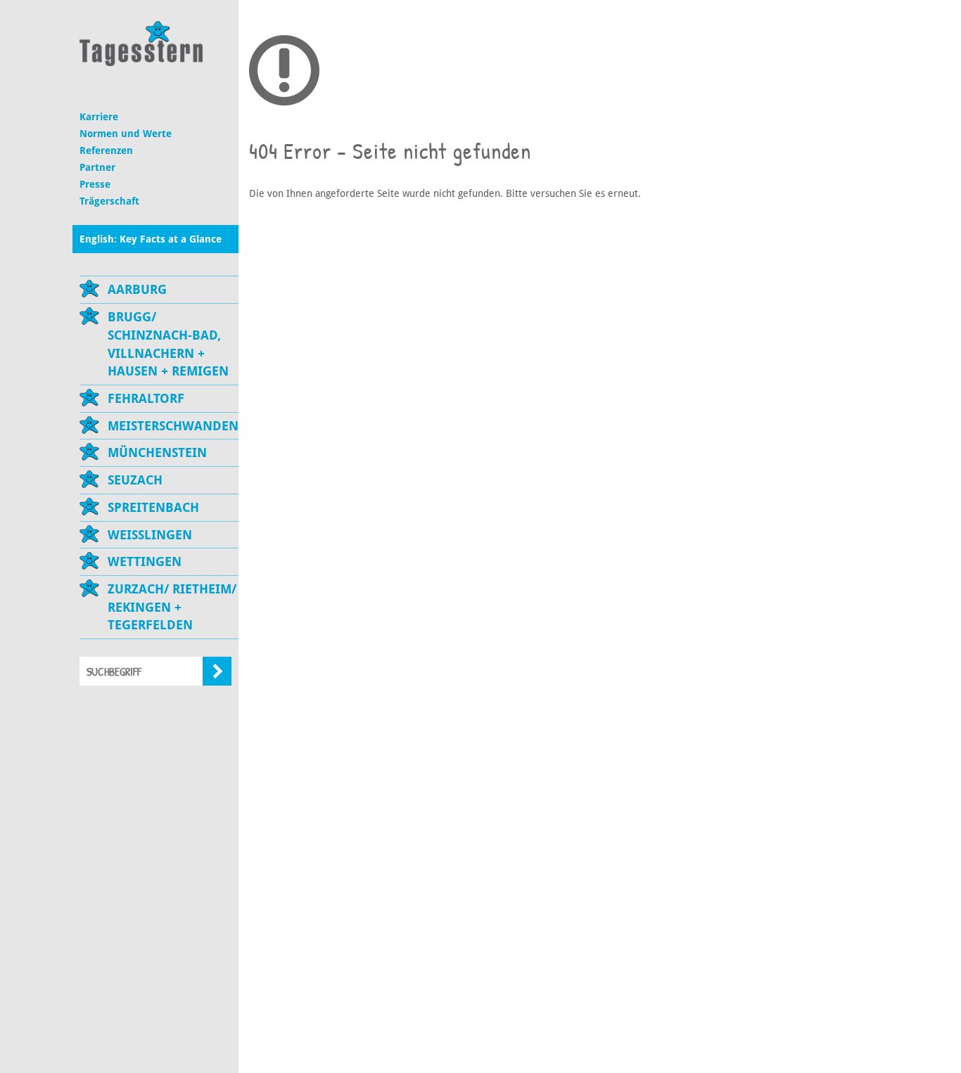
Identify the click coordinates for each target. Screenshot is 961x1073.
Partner (97, 167)
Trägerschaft (109, 201)
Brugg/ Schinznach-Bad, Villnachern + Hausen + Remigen (168, 343)
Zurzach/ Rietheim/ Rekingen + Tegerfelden (172, 607)
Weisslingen (150, 534)
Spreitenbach (153, 507)
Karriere (98, 116)
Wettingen (145, 561)
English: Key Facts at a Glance (150, 239)
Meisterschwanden (173, 425)
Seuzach (135, 480)
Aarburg (137, 289)
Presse (94, 184)
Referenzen (106, 150)
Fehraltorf (146, 398)
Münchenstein (157, 452)
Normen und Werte (125, 133)
